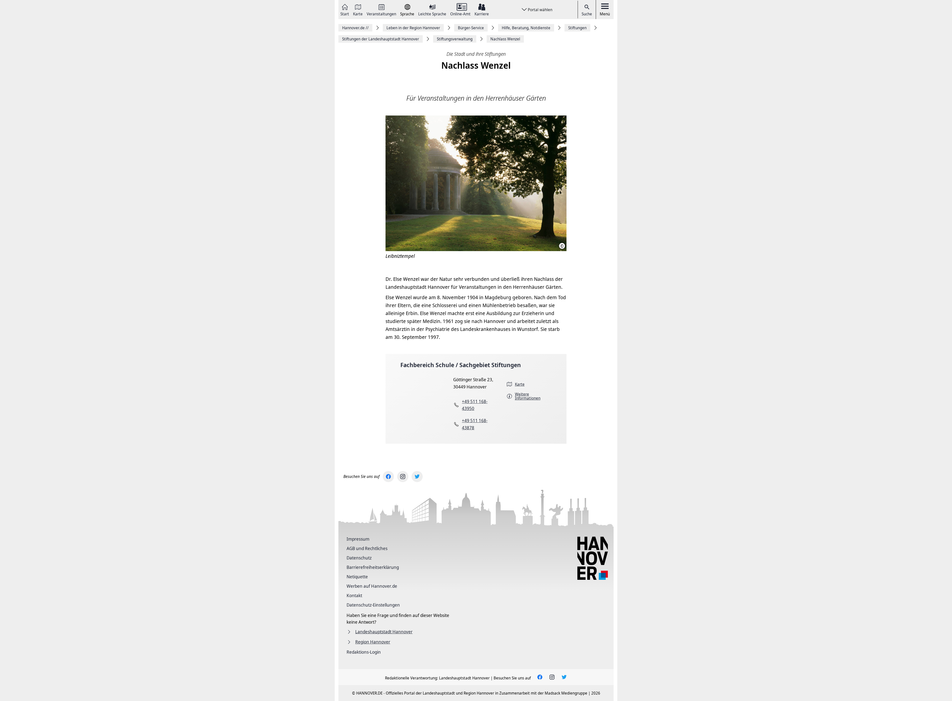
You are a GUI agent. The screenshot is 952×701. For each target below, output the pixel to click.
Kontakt (354, 595)
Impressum (358, 539)
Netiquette (357, 576)
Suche (587, 14)
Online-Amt (460, 13)
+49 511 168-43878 (474, 424)
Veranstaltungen (381, 13)
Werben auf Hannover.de (372, 586)
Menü (605, 14)
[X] (417, 476)
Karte (358, 13)
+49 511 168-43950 (474, 404)
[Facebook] (388, 476)
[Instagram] (402, 476)
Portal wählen (540, 9)
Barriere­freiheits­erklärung (373, 567)
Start (344, 13)
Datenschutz (359, 557)
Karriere (482, 13)
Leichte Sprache (432, 13)
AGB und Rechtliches (367, 548)
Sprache (407, 13)
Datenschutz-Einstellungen (373, 605)
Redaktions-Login (364, 652)
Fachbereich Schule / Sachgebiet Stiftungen (460, 365)
